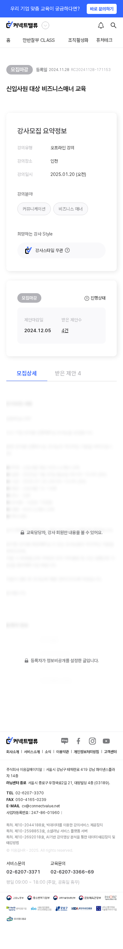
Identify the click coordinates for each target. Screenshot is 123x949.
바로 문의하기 (102, 8)
